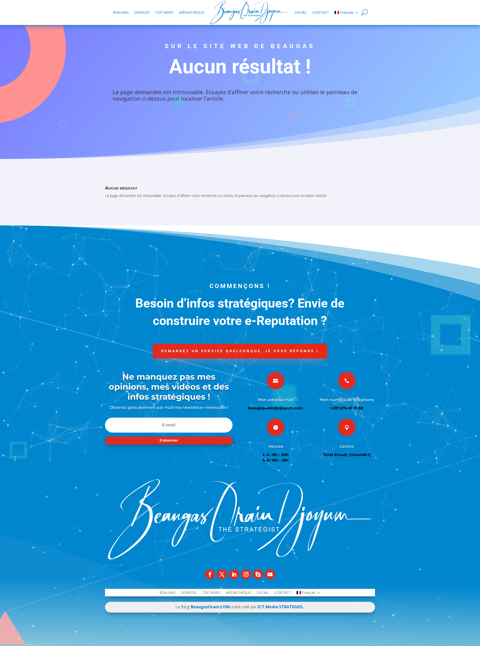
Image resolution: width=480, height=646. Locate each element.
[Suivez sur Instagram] (246, 574)
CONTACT (320, 12)
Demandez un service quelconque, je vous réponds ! (240, 351)
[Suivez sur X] (222, 574)
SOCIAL (300, 12)
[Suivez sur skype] (258, 574)
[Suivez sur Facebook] (210, 574)
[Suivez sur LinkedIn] (234, 574)
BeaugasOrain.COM (210, 607)
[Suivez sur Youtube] (270, 574)
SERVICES (142, 12)
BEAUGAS (121, 12)
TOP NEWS (164, 12)
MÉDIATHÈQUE (191, 12)
